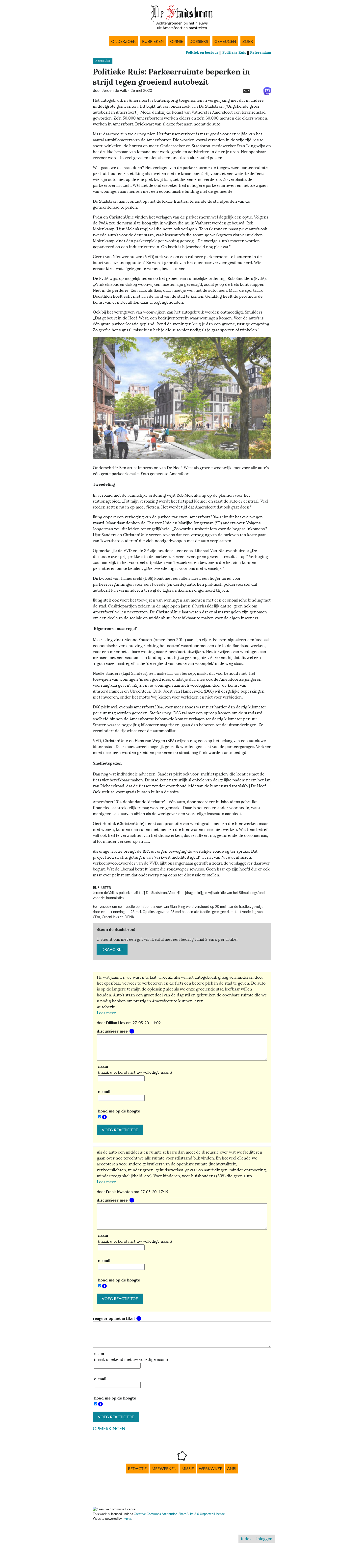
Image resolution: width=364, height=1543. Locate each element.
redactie (137, 1468)
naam (103, 1066)
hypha (127, 1518)
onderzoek (123, 41)
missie (188, 1468)
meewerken (164, 1468)
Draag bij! (112, 949)
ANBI (231, 1468)
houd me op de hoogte (119, 1111)
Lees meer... (108, 1013)
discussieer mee (113, 1031)
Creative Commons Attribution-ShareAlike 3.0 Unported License (179, 1514)
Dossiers (198, 41)
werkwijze (210, 1468)
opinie (176, 41)
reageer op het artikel (114, 1318)
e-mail (104, 1091)
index (246, 1538)
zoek (247, 41)
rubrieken (153, 41)
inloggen (264, 1538)
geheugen (225, 41)
